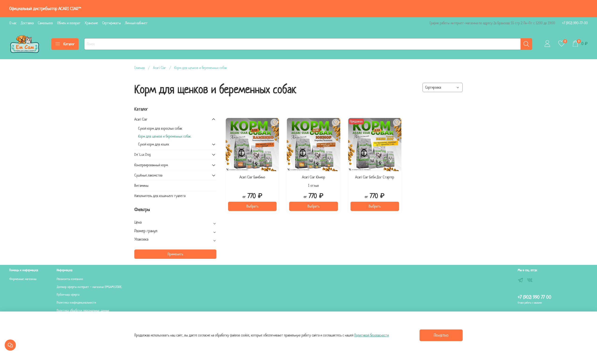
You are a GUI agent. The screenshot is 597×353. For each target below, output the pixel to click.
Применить (175, 254)
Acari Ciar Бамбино (252, 177)
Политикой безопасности (371, 335)
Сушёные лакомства (148, 175)
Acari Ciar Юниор (313, 177)
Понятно (441, 335)
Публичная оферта (68, 295)
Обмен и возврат (68, 23)
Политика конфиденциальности (76, 303)
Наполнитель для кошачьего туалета (159, 195)
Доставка (27, 23)
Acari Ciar (159, 67)
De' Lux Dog (142, 154)
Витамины (141, 185)
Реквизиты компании (70, 279)
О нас (13, 23)
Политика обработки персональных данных (83, 310)
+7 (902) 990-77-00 (575, 23)
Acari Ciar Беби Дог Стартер (374, 177)
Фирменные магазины (22, 279)
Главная (139, 67)
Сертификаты (111, 23)
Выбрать (252, 206)
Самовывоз (45, 23)
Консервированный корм (151, 165)
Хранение (91, 23)
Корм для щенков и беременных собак (164, 136)
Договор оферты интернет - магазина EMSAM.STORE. (89, 287)
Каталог (69, 44)
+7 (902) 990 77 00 (534, 297)
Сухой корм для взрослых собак (160, 128)
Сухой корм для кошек (153, 144)
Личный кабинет (136, 23)
